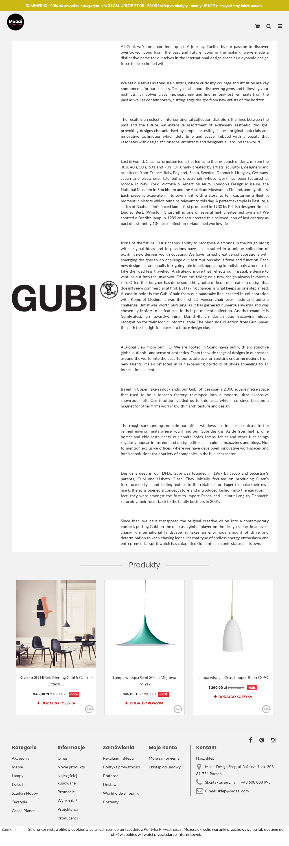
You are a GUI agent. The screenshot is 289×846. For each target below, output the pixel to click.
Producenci (68, 818)
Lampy (17, 775)
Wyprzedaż (67, 800)
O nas (62, 758)
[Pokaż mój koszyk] (257, 26)
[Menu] (280, 26)
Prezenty (111, 801)
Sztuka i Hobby (25, 793)
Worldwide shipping (121, 793)
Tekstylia (19, 801)
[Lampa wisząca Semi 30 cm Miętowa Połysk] (144, 624)
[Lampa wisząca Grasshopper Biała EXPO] (233, 624)
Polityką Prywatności (162, 829)
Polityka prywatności (121, 766)
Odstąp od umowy (165, 766)
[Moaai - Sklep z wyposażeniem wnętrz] (15, 22)
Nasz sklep (205, 758)
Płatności (111, 775)
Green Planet (23, 810)
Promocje (66, 791)
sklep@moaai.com (233, 790)
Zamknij (8, 829)
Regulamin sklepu (118, 758)
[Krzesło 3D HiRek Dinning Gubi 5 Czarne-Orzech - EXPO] (56, 624)
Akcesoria (20, 758)
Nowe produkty (71, 766)
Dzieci (17, 784)
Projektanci (68, 809)
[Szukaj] (268, 26)
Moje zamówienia (164, 758)
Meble (17, 766)
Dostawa (111, 784)
